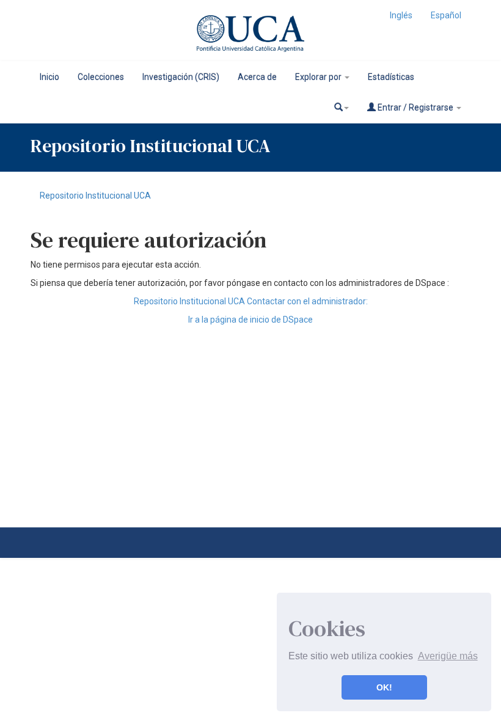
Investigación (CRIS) (180, 77)
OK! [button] (384, 687)
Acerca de (257, 77)
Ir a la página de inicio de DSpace (250, 319)
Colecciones (101, 77)
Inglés (401, 15)
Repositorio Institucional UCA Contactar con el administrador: (251, 301)
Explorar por (319, 77)
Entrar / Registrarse (415, 107)
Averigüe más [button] (448, 656)
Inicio (49, 77)
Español (446, 15)
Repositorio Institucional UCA (95, 195)
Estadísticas (391, 77)
